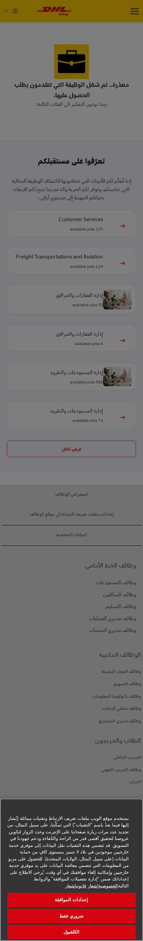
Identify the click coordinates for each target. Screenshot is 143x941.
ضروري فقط (71, 916)
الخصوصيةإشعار (103, 885)
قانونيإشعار (75, 885)
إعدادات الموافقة (71, 899)
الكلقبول (71, 931)
